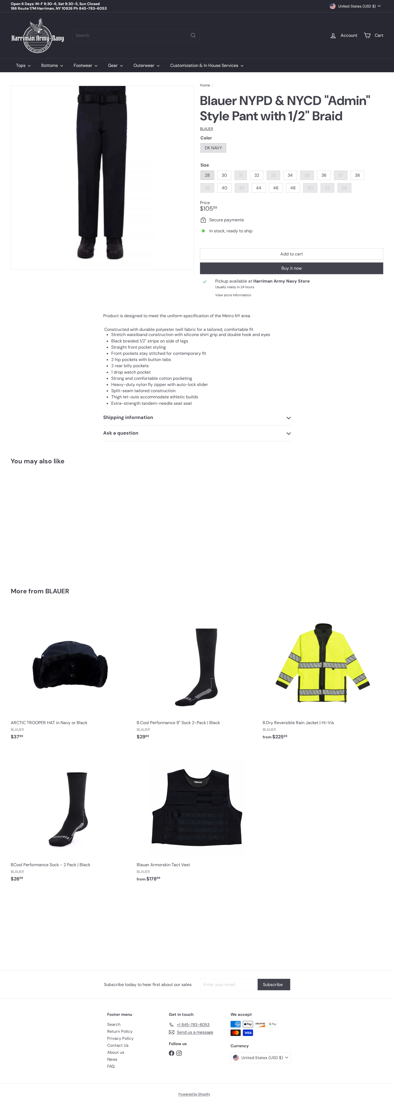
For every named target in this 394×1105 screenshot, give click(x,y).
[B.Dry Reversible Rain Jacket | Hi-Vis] (323, 675)
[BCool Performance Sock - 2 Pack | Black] (71, 817)
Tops (21, 65)
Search (114, 1024)
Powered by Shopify (194, 1094)
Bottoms (50, 65)
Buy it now (291, 268)
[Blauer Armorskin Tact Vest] (197, 817)
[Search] (193, 35)
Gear (113, 65)
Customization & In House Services (204, 65)
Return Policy (119, 1031)
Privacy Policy (120, 1038)
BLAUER (57, 591)
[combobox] (136, 35)
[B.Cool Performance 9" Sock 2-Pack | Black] (197, 675)
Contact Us (118, 1045)
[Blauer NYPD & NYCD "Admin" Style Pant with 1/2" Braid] (39, 522)
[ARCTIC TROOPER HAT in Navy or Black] (71, 675)
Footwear (83, 65)
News (112, 1059)
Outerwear (144, 65)
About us (115, 1052)
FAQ (111, 1066)
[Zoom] (102, 177)
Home (205, 85)
